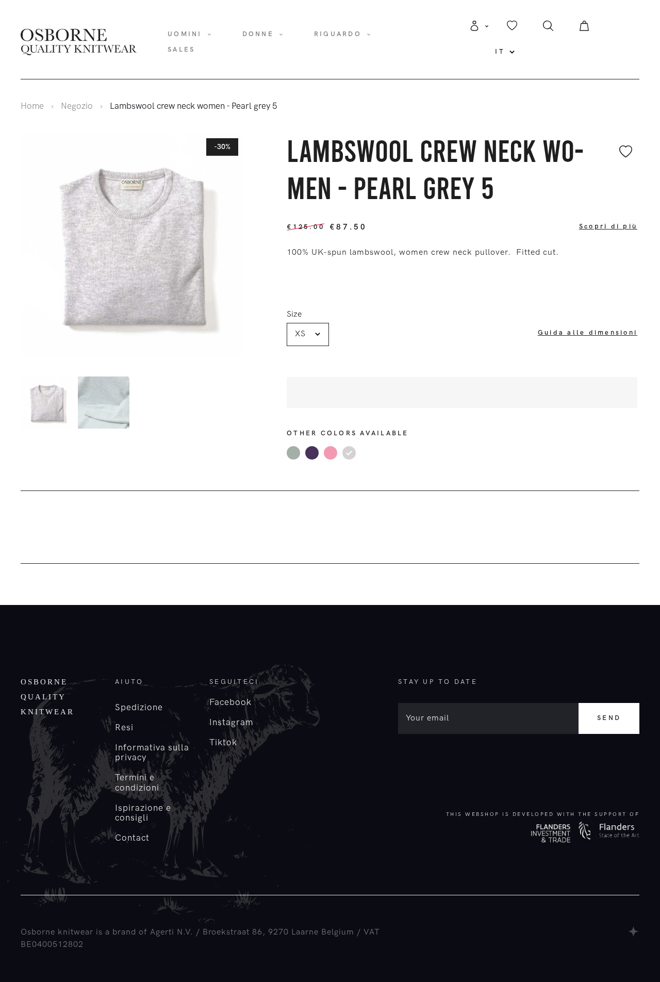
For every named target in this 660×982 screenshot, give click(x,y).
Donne (258, 34)
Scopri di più (608, 226)
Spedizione (139, 707)
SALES (181, 49)
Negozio (77, 106)
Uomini (185, 34)
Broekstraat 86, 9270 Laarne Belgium (278, 932)
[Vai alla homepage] (79, 41)
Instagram (231, 722)
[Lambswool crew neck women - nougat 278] (330, 453)
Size (294, 314)
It (500, 51)
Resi (124, 728)
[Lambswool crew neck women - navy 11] (312, 453)
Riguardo (337, 34)
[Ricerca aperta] (548, 29)
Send (609, 718)
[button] (241, 404)
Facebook (230, 702)
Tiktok (223, 743)
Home (32, 106)
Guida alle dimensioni (587, 333)
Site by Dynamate (634, 931)
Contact (132, 838)
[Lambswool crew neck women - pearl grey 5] (349, 453)
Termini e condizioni (137, 783)
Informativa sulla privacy (152, 753)
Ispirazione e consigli (143, 813)
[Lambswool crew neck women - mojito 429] (293, 453)
